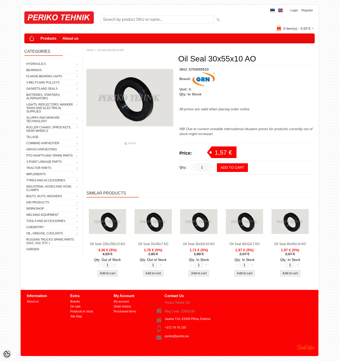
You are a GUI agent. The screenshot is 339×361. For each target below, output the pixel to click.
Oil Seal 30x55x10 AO (111, 50)
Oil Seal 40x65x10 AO (290, 244)
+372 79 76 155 (175, 327)
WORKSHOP (35, 208)
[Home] (32, 38)
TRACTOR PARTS (38, 168)
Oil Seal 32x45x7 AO (153, 244)
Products (48, 38)
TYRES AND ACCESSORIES (45, 180)
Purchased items (125, 311)
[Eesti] (272, 10)
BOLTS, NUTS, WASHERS (44, 196)
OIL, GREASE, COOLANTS (44, 233)
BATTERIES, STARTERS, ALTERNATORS (43, 96)
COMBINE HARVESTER (42, 143)
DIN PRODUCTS (37, 202)
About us (70, 38)
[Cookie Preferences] (6, 354)
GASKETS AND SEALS (42, 88)
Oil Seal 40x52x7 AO (245, 244)
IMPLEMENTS (36, 174)
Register (307, 10)
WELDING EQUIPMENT (42, 215)
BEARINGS (34, 70)
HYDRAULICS (36, 64)
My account (121, 301)
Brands (75, 301)
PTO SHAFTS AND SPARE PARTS (49, 155)
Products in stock (81, 311)
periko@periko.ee (177, 336)
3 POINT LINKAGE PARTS (44, 162)
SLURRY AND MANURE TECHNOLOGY (43, 119)
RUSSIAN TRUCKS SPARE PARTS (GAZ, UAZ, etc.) (50, 241)
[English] (280, 10)
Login (294, 10)
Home (90, 50)
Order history (122, 306)
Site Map (76, 316)
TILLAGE (32, 137)
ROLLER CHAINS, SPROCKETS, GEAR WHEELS (48, 129)
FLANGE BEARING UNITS (44, 76)
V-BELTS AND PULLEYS (43, 82)
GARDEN (32, 249)
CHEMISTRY (35, 227)
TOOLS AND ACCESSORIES (45, 221)
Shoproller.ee (306, 347)
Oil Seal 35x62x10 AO (199, 244)
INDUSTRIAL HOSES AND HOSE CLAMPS (48, 188)
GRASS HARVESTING (41, 149)
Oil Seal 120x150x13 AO (107, 244)
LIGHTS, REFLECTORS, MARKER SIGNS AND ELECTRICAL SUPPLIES (49, 108)
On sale (75, 306)
